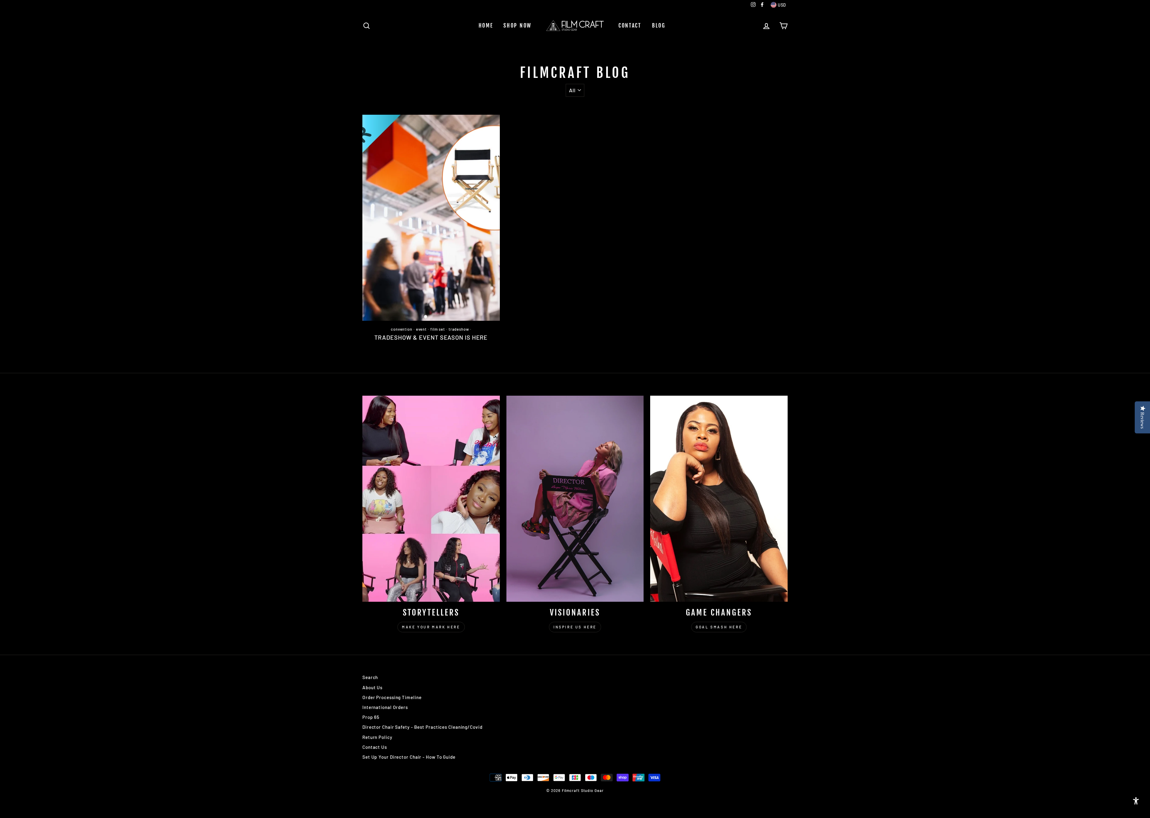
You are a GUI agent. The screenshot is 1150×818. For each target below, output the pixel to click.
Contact (629, 25)
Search (370, 677)
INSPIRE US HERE (575, 627)
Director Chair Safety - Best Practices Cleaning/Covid (422, 727)
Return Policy (377, 737)
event (421, 329)
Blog (658, 25)
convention (401, 329)
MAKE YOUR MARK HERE (431, 627)
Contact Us (374, 747)
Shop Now (517, 25)
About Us (372, 687)
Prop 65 (370, 717)
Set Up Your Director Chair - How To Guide (409, 757)
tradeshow (459, 329)
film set (437, 329)
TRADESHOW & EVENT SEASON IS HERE (431, 337)
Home (486, 25)
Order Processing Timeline (392, 697)
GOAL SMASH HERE (719, 627)
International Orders (385, 707)
